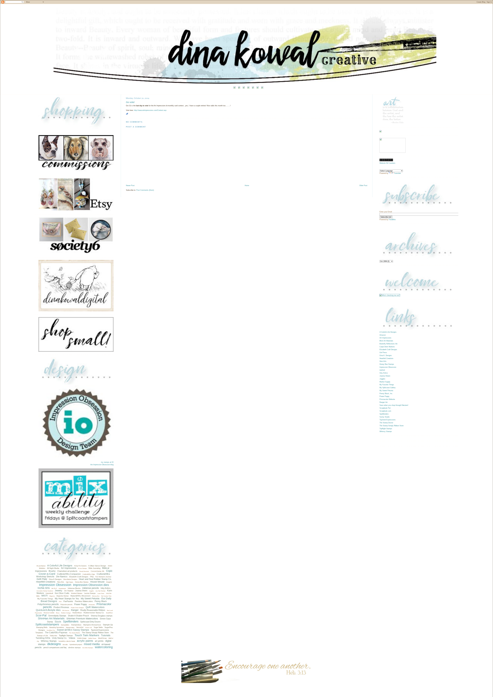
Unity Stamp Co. (59, 638)
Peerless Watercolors (84, 601)
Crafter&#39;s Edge (89, 574)
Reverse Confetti (49, 613)
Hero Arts (60, 582)
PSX (60, 601)
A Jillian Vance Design (97, 566)
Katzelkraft (49, 593)
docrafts (65, 644)
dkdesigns (54, 644)
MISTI (44, 595)
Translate (397, 173)
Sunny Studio (385, 417)
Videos (72, 638)
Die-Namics (61, 576)
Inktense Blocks (74, 588)
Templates (39, 633)
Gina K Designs (55, 579)
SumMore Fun (51, 630)
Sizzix (58, 621)
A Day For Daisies (80, 566)
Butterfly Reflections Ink (388, 344)
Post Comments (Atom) (145, 190)
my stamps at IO (107, 462)
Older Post (363, 185)
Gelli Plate (42, 579)
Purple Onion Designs (77, 607)
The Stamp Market (74, 632)
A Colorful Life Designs (59, 565)
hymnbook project (76, 644)
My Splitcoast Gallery (388, 388)
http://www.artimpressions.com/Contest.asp (150, 110)
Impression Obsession (55, 585)
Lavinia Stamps (90, 593)
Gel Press (383, 352)
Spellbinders (70, 621)
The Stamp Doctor (386, 423)
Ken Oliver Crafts (62, 593)
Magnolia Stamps (62, 596)
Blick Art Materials (386, 341)
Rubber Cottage (66, 613)
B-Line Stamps (82, 568)
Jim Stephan (68, 591)
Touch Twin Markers (87, 635)
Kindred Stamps (76, 593)
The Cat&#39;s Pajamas (56, 632)
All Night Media (53, 568)
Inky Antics (105, 588)
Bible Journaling (94, 568)
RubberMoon (77, 613)
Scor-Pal (41, 615)
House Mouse (97, 582)
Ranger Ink (384, 402)
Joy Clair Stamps (100, 591)
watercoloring (104, 647)
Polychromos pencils (48, 604)
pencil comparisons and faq (54, 647)
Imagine (109, 582)
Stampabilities (65, 625)
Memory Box (95, 596)
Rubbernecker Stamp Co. (94, 613)
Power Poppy (80, 604)
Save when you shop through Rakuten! (394, 405)
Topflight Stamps (66, 635)
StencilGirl (79, 627)
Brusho (52, 571)
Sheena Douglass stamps (101, 616)
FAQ (92, 577)
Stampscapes (70, 627)
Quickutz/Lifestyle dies (48, 610)
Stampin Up (108, 625)
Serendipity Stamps (57, 616)
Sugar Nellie (98, 627)
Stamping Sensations (56, 627)
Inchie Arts (44, 588)
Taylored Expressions (100, 630)
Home (247, 185)
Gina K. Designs (386, 355)
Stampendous (76, 625)
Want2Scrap (102, 638)
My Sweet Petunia (90, 598)
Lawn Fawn (100, 593)
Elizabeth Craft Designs (78, 577)
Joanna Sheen (81, 591)
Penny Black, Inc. (386, 393)
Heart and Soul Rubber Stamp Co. (95, 579)
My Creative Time (106, 596)
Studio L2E (88, 627)
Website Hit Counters (387, 163)
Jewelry (58, 590)
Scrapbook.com (385, 411)
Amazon (383, 335)
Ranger (75, 610)
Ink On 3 (54, 588)
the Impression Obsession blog (101, 465)
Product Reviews (61, 607)
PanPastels (68, 601)
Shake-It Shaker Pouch (78, 616)
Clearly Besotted (84, 571)
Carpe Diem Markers (387, 347)
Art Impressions (68, 568)
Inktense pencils (90, 588)
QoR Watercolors (95, 607)
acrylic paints (85, 640)
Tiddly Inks (53, 636)
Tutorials (105, 635)
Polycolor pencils (66, 604)
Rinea (57, 613)
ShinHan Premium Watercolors (82, 618)
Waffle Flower (92, 638)
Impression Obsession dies (91, 585)
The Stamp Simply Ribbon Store (95, 632)
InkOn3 (382, 370)
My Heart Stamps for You (67, 598)
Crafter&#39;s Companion (69, 574)
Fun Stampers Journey (103, 577)
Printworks (92, 604)
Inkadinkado (62, 588)
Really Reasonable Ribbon (92, 610)
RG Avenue (65, 610)
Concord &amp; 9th (97, 571)
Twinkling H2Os (43, 638)
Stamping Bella (41, 627)
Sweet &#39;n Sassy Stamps (73, 629)
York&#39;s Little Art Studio (66, 641)
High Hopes (69, 582)
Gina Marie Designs (70, 579)
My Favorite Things (45, 599)
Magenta (52, 596)
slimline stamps (74, 647)
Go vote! (130, 102)
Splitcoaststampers (47, 624)
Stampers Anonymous (92, 625)
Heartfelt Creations (45, 582)
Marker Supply (385, 382)
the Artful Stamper (87, 647)
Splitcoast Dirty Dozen (90, 622)
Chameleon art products (67, 571)
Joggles (91, 591)
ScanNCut (109, 613)
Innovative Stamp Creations (45, 591)
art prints (99, 641)
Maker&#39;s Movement (80, 596)
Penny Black (101, 601)
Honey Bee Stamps (81, 582)
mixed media (92, 644)
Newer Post (130, 185)
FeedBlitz (392, 220)
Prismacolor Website (387, 399)
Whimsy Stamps (49, 641)
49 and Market (40, 566)
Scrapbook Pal (385, 408)
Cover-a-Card (47, 573)
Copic (109, 570)
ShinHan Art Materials (51, 618)
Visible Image (82, 638)
